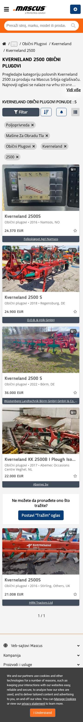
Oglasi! (75, 9)
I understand (42, 713)
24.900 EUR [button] (14, 312)
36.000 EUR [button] (14, 393)
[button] (20, 112)
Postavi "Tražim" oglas (41, 515)
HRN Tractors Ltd (41, 602)
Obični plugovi (34, 43)
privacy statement (33, 703)
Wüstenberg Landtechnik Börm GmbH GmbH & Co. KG (41, 401)
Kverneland (61, 43)
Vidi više (74, 89)
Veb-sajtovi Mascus (26, 646)
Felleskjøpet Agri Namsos (41, 239)
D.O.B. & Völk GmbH (41, 320)
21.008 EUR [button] (14, 595)
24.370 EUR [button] (14, 231)
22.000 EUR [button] (14, 476)
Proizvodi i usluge (17, 665)
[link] (40, 188)
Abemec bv (40, 484)
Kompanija (12, 655)
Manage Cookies (65, 699)
